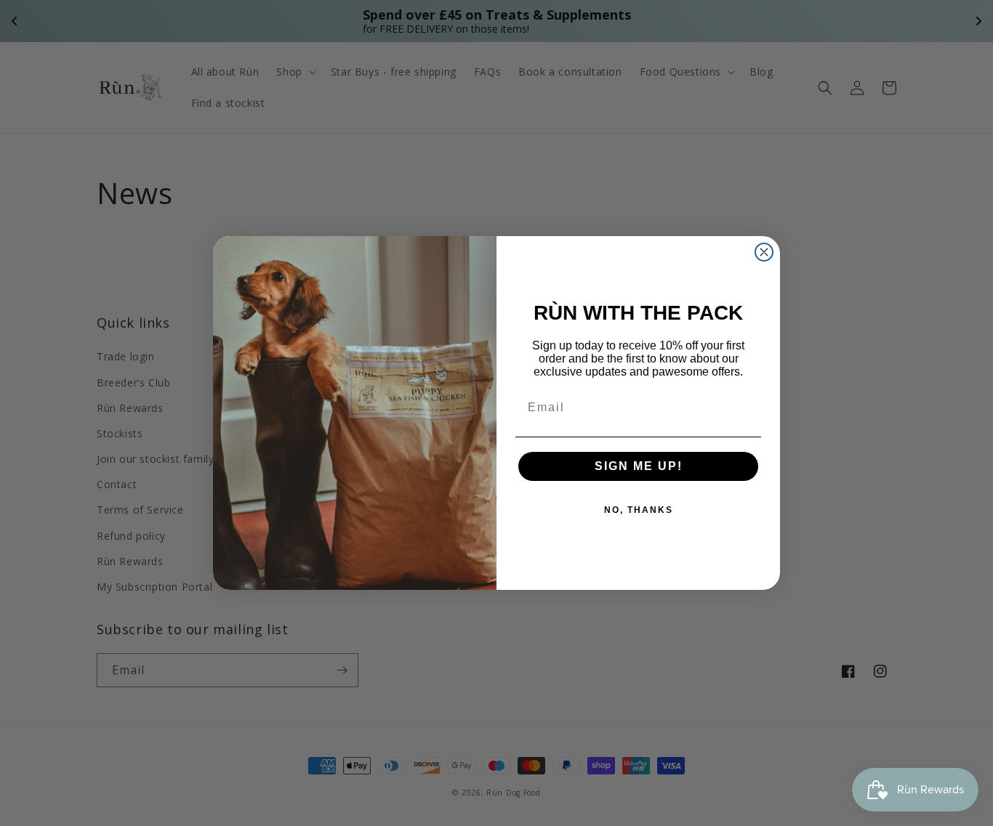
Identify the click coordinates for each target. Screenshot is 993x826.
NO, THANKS (638, 510)
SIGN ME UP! (639, 466)
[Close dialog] (764, 252)
